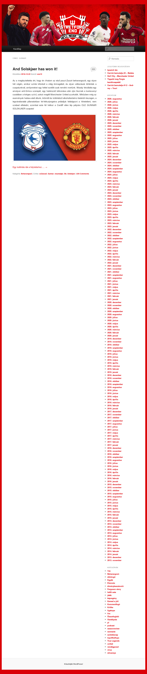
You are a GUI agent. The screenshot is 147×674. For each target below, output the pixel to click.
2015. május (112, 505)
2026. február (113, 117)
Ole (65, 173)
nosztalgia (59, 173)
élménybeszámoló (115, 586)
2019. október (113, 344)
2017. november (114, 414)
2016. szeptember (115, 457)
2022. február (113, 259)
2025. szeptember (115, 132)
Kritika (110, 607)
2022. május (112, 250)
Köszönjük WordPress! (73, 664)
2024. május (112, 177)
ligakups (111, 610)
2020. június (112, 320)
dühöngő (111, 577)
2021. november (114, 268)
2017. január (112, 445)
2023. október (113, 198)
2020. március (113, 329)
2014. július (112, 536)
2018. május (112, 396)
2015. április (112, 508)
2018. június (112, 393)
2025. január (112, 156)
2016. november (114, 451)
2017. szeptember (115, 420)
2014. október (113, 527)
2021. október (113, 271)
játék (109, 595)
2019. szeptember (115, 347)
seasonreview (113, 628)
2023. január (112, 226)
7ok (109, 571)
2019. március (113, 366)
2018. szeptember (115, 384)
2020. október (113, 308)
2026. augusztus (114, 98)
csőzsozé (43, 173)
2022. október (113, 235)
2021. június (112, 284)
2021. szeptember (115, 275)
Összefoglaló (113, 616)
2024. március (113, 183)
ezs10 (39, 74)
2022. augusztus (114, 241)
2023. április (112, 217)
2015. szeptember (115, 493)
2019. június (112, 356)
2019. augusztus (114, 350)
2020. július (112, 317)
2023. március (113, 220)
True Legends (113, 640)
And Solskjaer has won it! (35, 68)
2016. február (113, 478)
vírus (109, 649)
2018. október (113, 381)
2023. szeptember (115, 202)
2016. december (114, 448)
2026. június (112, 104)
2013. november (114, 560)
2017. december (114, 411)
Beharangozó (26, 173)
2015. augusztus (114, 496)
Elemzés (111, 583)
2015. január (112, 517)
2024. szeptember (115, 168)
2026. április (112, 111)
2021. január (112, 299)
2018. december (114, 375)
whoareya (111, 652)
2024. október (113, 165)
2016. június (112, 466)
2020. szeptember (115, 311)
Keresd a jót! (113, 601)
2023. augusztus (114, 205)
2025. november (114, 126)
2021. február (113, 296)
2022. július (112, 244)
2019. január (112, 372)
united (110, 643)
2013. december (114, 557)
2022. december (114, 229)
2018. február (113, 405)
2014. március (113, 548)
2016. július (112, 463)
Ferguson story (114, 589)
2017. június (112, 429)
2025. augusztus (114, 135)
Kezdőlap (17, 48)
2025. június (112, 141)
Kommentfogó (113, 604)
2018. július (112, 390)
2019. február (113, 369)
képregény (112, 598)
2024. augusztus (114, 171)
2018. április (112, 399)
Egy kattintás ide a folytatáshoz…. (30, 166)
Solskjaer (71, 173)
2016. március (113, 475)
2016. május (112, 469)
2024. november (114, 162)
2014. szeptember (115, 530)
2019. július (112, 353)
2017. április (112, 435)
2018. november (114, 378)
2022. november (114, 232)
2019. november (114, 341)
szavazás (111, 631)
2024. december (114, 159)
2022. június (112, 247)
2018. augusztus (114, 387)
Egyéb (110, 580)
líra (108, 613)
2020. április (112, 326)
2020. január (112, 335)
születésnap (112, 634)
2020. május (112, 323)
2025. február (113, 153)
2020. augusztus (114, 314)
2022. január (112, 262)
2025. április (112, 147)
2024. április (112, 180)
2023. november (114, 195)
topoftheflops (113, 637)
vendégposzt (113, 646)
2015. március (113, 511)
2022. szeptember (115, 238)
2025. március (113, 150)
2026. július (112, 101)
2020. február (113, 332)
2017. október (113, 417)
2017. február (113, 441)
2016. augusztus (114, 460)
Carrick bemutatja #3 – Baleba (120, 73)
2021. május (112, 287)
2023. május (112, 214)
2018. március (113, 402)
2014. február (113, 551)
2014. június (112, 539)
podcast (110, 625)
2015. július (112, 499)
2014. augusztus (114, 533)
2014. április (112, 545)
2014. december (114, 520)
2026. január (112, 120)
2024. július (112, 174)
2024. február (113, 186)
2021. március (113, 293)
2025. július (112, 138)
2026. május (112, 108)
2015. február (113, 514)
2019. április (112, 363)
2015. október (113, 490)
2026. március (113, 114)
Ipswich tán (112, 70)
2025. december (114, 123)
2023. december (114, 192)
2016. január (112, 481)
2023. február (113, 223)
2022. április (112, 253)
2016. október (113, 454)
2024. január (112, 189)
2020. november (114, 305)
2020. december (114, 302)
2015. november (114, 487)
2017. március (113, 438)
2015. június (112, 502)
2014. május (112, 542)
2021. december (114, 265)
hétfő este (111, 592)
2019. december (114, 338)
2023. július (112, 208)
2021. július (112, 281)
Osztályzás (112, 619)
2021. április (112, 290)
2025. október (113, 129)
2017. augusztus (114, 423)
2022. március (113, 256)
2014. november (114, 523)
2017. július (112, 426)
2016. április (112, 472)
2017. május (112, 432)
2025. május (112, 144)
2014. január (112, 554)
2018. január (112, 408)
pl (108, 622)
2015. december (114, 484)
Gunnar (51, 173)
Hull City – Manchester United (120, 76)
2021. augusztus (114, 278)
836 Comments (93, 70)
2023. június (112, 211)
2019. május (112, 359)
